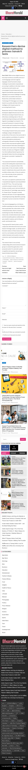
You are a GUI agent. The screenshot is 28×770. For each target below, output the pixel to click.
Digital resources (19, 257)
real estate (4, 748)
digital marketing (16, 710)
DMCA (23, 3)
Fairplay (15, 718)
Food (3, 582)
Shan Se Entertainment (15, 748)
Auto (3, 564)
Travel (3, 626)
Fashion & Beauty (7, 576)
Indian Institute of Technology (16, 259)
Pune (17, 745)
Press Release (15, 478)
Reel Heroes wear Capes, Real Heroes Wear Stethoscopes (20, 269)
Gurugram (19, 720)
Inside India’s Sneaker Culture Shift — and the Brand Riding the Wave (17, 472)
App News (5, 558)
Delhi (8, 710)
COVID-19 (11, 708)
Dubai (22, 713)
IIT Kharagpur (6, 259)
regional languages (18, 261)
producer (11, 745)
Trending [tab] (22, 453)
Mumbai (18, 738)
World (3, 632)
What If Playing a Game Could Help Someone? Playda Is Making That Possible (12, 368)
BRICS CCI (19, 705)
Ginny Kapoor (5, 720)
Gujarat (13, 720)
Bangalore (4, 705)
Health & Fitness (6, 588)
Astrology (4, 561)
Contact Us (17, 3)
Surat (23, 750)
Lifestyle (4, 594)
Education (5, 422)
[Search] (25, 18)
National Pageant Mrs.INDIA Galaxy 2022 (12, 743)
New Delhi (4, 745)
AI (5, 256)
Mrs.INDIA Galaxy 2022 (7, 738)
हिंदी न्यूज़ (20, 5)
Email (4, 313)
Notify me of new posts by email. (12, 335)
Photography (5, 600)
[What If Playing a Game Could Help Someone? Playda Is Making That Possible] (14, 355)
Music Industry (5, 740)
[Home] (3, 18)
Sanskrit (4, 263)
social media (16, 750)
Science (4, 611)
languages (5, 261)
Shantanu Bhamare (6, 750)
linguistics (10, 261)
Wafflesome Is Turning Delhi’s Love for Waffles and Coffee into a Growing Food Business (13, 546)
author (20, 703)
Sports (4, 617)
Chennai (4, 708)
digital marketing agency (8, 713)
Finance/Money (6, 579)
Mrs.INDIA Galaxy (20, 735)
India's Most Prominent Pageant (17, 723)
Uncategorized (6, 629)
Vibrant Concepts (6, 753)
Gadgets (4, 585)
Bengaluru (11, 705)
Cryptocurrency (20, 708)
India (3, 591)
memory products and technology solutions (12, 733)
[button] (6, 18)
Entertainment (6, 573)
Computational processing (9, 257)
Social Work (5, 614)
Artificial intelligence (11, 256)
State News (5, 620)
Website (4, 319)
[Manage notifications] (24, 766)
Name (4, 308)
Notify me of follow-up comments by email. (13, 332)
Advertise (10, 3)
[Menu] (6, 18)
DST (17, 713)
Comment (5, 285)
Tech (4, 362)
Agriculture (5, 555)
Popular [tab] (13, 453)
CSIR (3, 710)
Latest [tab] (4, 453)
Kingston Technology (17, 728)
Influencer (21, 725)
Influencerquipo (6, 728)
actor (3, 703)
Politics (4, 602)
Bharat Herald (6, 58)
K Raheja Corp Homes (7, 730)
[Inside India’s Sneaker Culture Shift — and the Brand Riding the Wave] (6, 472)
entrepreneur (12, 715)
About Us (4, 3)
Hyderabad (4, 723)
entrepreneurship (6, 718)
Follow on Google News (11, 5)
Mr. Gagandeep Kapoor (7, 735)
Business (14, 456)
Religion (4, 608)
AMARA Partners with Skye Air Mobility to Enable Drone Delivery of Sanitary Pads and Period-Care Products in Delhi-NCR (18, 461)
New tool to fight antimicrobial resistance (6, 269)
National (4, 597)
